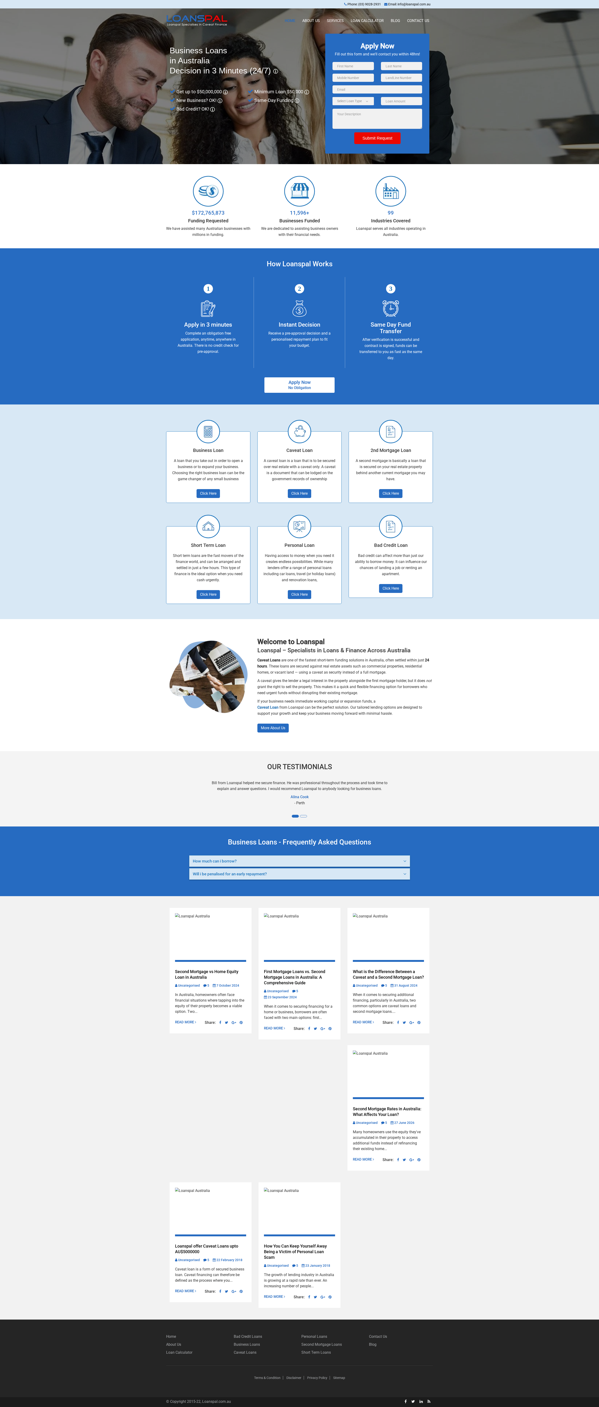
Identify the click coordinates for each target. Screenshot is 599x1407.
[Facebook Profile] (406, 1401)
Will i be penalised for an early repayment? (230, 874)
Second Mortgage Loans (321, 1344)
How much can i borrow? (215, 861)
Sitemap (339, 1378)
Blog (395, 20)
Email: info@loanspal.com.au (409, 4)
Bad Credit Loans (248, 1336)
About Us (311, 20)
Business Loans (247, 1344)
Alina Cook (300, 797)
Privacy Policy (317, 1378)
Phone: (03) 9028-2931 (364, 4)
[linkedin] (421, 1401)
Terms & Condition (267, 1378)
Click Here (208, 493)
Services (335, 20)
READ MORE (185, 1022)
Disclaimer (293, 1378)
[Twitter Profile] (413, 1401)
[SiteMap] (429, 1401)
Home (290, 20)
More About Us (273, 728)
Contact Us (418, 20)
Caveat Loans (245, 1352)
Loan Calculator (367, 20)
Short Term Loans (316, 1352)
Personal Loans (314, 1336)
